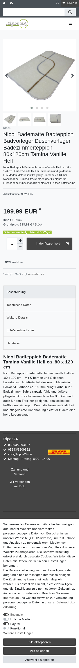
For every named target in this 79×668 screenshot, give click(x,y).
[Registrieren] (12, 3)
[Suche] (70, 12)
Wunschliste (15, 262)
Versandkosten (36, 274)
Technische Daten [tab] (19, 305)
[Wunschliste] (57, 3)
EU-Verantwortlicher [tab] (20, 330)
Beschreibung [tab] (16, 292)
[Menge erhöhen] (20, 241)
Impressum (11, 597)
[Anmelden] (5, 3)
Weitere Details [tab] (17, 317)
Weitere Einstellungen (18, 633)
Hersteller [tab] (13, 343)
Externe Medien (21, 619)
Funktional (17, 628)
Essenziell (17, 614)
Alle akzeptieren (40, 642)
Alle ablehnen (39, 650)
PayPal (15, 624)
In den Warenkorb (48, 243)
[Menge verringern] (20, 247)
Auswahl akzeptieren (39, 659)
